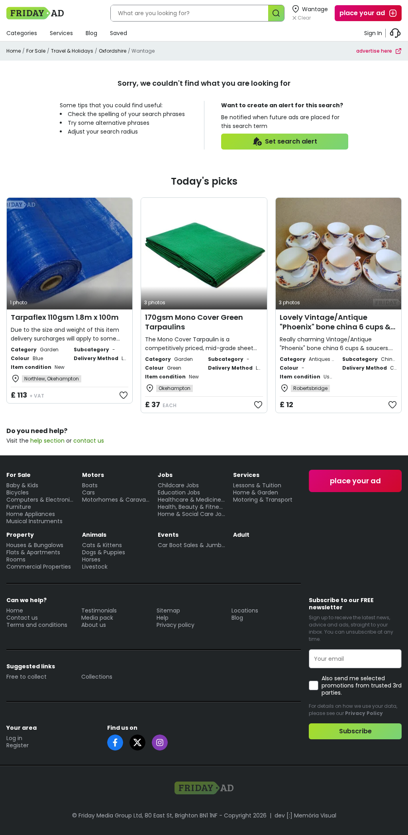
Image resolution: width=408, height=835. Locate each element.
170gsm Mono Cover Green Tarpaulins (194, 322)
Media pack (97, 618)
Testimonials (99, 610)
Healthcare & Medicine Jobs (192, 499)
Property (20, 534)
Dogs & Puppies (103, 552)
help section (47, 441)
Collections (96, 677)
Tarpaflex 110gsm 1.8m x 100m (65, 317)
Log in (14, 738)
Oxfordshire (112, 50)
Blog (91, 33)
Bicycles (17, 492)
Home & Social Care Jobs (192, 514)
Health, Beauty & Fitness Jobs (192, 506)
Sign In (373, 33)
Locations (244, 610)
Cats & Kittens (102, 545)
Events (168, 534)
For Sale (35, 50)
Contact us (22, 618)
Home (13, 50)
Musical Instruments (34, 521)
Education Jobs (179, 492)
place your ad (362, 13)
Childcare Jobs (178, 485)
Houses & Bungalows (34, 545)
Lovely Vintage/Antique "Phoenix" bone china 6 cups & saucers (335, 326)
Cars (88, 492)
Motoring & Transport (262, 499)
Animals (94, 534)
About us (93, 625)
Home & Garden (255, 492)
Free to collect (26, 677)
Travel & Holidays (72, 50)
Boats (90, 485)
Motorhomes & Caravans (116, 499)
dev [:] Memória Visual (305, 815)
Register (17, 745)
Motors (93, 475)
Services (61, 33)
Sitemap (168, 610)
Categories (21, 33)
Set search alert (291, 141)
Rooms (16, 559)
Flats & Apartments (33, 552)
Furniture (18, 506)
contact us (88, 441)
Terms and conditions (36, 625)
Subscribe (355, 731)
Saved (118, 33)
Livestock (95, 566)
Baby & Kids (22, 485)
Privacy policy (175, 625)
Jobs (165, 475)
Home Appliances (30, 514)
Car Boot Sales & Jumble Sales (192, 545)
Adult (241, 534)
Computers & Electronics (40, 499)
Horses (91, 559)
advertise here (374, 50)
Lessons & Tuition (257, 485)
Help (163, 618)
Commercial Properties (38, 566)
